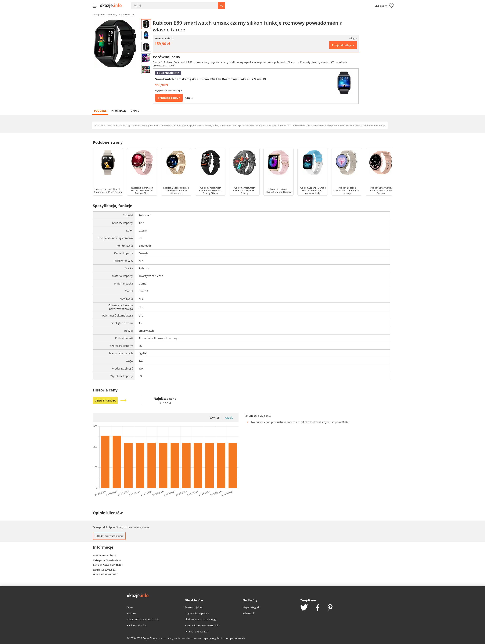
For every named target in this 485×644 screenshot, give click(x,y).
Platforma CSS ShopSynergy (200, 619)
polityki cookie (237, 638)
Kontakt (131, 613)
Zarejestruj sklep (194, 607)
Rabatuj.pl (248, 613)
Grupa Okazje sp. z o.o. (154, 638)
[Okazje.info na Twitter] (304, 607)
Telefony (112, 14)
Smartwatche (127, 14)
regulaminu (218, 638)
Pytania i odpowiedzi (196, 631)
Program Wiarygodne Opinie (143, 619)
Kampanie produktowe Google (202, 625)
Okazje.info (99, 14)
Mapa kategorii (250, 607)
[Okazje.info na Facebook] (317, 607)
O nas (130, 607)
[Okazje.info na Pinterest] (330, 607)
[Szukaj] (177, 3)
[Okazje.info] (112, 5)
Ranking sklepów (136, 625)
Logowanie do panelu (197, 613)
